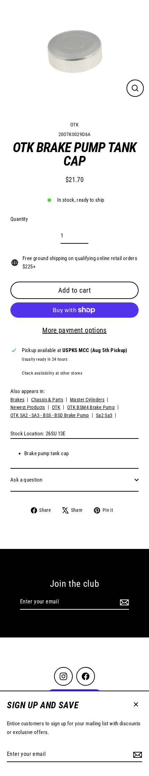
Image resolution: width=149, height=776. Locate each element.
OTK (74, 124)
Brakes (17, 399)
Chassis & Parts (47, 399)
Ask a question (26, 480)
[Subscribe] (136, 754)
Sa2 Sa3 (104, 415)
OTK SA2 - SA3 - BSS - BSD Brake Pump (49, 415)
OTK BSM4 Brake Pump (91, 407)
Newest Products (27, 407)
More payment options (74, 330)
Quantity (19, 219)
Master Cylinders (87, 399)
